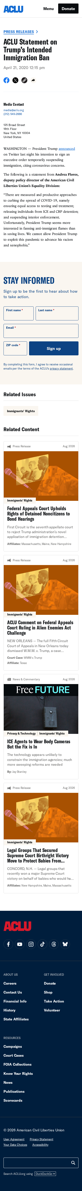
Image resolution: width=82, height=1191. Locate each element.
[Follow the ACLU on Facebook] (8, 944)
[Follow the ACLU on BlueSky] (65, 944)
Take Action (54, 1001)
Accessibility (40, 1144)
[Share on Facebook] (6, 81)
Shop (48, 992)
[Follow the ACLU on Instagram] (31, 944)
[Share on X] (15, 81)
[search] (73, 1163)
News (7, 1082)
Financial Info (14, 1001)
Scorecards (12, 1100)
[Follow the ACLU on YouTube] (19, 944)
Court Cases (13, 1055)
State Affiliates (16, 1019)
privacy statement (61, 368)
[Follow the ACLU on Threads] (54, 944)
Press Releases (18, 31)
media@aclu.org (13, 110)
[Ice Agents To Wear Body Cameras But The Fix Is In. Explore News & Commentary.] (41, 726)
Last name (45, 310)
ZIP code (12, 345)
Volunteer (52, 1010)
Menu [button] (48, 8)
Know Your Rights (18, 1073)
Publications (13, 1091)
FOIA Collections (17, 1064)
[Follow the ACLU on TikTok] (42, 944)
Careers (9, 983)
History (9, 1010)
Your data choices (15, 1144)
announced (67, 148)
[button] (24, 81)
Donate (68, 8)
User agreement (13, 1139)
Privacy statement (41, 1139)
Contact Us (12, 992)
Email (10, 327)
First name (13, 310)
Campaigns (12, 1046)
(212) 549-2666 (12, 114)
